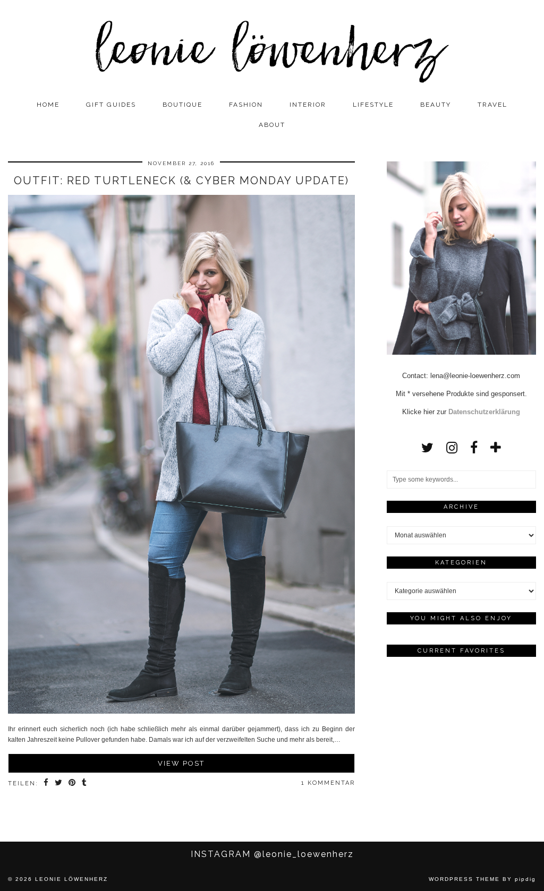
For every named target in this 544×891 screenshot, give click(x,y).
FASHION (246, 104)
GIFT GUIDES (111, 104)
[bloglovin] (495, 447)
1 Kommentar (328, 782)
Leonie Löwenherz (71, 879)
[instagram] (451, 447)
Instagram (272, 854)
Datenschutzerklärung (484, 412)
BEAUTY (435, 104)
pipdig (525, 879)
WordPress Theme (464, 879)
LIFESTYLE (373, 104)
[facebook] (474, 447)
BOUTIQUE (182, 104)
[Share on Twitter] (59, 783)
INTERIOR (308, 104)
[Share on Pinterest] (72, 783)
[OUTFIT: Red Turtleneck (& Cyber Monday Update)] (181, 456)
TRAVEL (492, 104)
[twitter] (427, 447)
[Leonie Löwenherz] (272, 47)
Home (48, 104)
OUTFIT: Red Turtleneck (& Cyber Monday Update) (181, 180)
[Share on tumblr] (84, 783)
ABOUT (272, 124)
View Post (181, 763)
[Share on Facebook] (46, 783)
